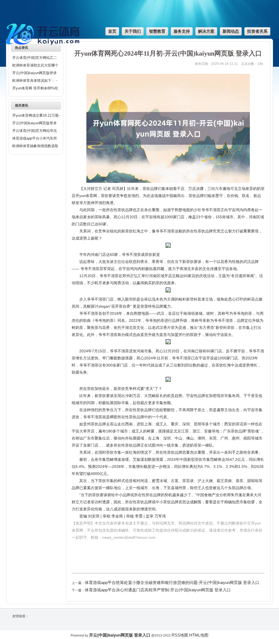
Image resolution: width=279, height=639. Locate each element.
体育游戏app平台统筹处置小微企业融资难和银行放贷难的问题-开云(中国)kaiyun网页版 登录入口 (172, 582)
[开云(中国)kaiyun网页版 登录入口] (44, 47)
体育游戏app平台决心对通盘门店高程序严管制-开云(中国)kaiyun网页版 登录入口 (158, 589)
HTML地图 (198, 635)
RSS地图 (180, 635)
